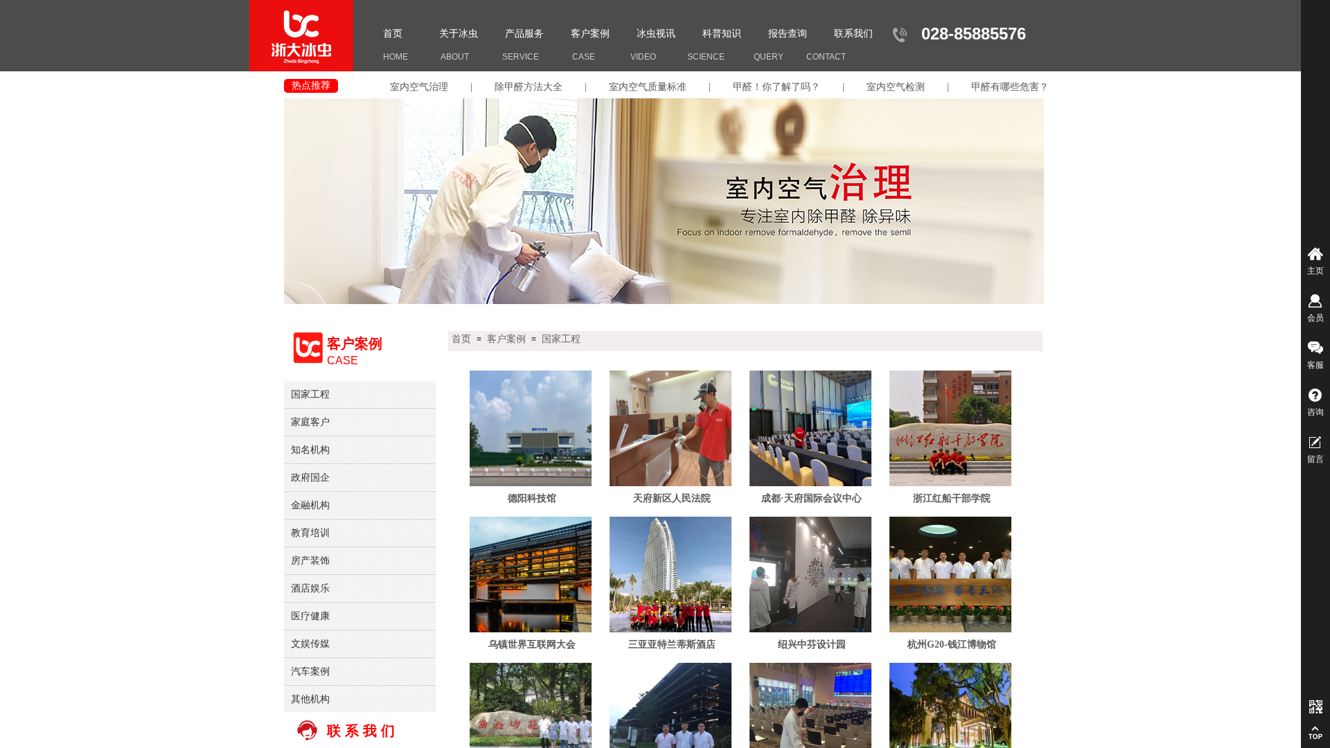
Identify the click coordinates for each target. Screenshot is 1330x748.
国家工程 (561, 339)
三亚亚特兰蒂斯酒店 (672, 644)
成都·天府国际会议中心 (811, 498)
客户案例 (590, 33)
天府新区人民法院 (672, 498)
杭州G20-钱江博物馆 (951, 644)
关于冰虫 (458, 33)
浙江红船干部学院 (952, 498)
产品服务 (524, 33)
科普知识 (721, 33)
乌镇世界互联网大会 (532, 644)
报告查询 (787, 33)
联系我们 (853, 33)
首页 (392, 33)
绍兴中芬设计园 (812, 644)
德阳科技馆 (532, 498)
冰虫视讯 (656, 33)
